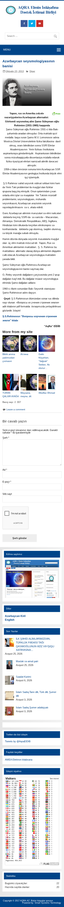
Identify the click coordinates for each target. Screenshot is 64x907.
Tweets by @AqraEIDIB (18, 741)
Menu (7, 49)
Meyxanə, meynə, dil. (26, 395)
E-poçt (6, 481)
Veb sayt (7, 494)
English (9, 619)
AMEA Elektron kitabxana (18, 759)
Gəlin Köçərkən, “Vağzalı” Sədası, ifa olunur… (44, 361)
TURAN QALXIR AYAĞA (10, 395)
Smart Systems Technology (48, 903)
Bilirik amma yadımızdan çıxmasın (8, 357)
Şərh (5, 437)
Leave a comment (15, 409)
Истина (24, 354)
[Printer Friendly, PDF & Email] (56, 113)
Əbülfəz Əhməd (47, 393)
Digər (32, 71)
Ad (4, 469)
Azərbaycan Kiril (15, 616)
